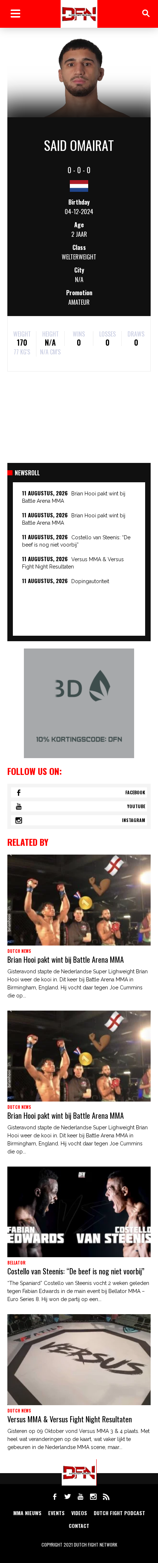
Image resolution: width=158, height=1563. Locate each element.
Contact (79, 1525)
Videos (79, 1513)
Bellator (16, 1263)
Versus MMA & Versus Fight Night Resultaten (69, 1419)
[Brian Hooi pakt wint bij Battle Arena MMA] (79, 900)
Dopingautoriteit (90, 581)
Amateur (79, 302)
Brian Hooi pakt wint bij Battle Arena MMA (65, 959)
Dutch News (19, 951)
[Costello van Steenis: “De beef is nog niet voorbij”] (79, 1212)
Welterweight (79, 256)
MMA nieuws (27, 1513)
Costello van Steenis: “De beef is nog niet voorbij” (75, 1271)
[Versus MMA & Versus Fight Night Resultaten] (79, 1359)
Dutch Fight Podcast (119, 1513)
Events (56, 1513)
